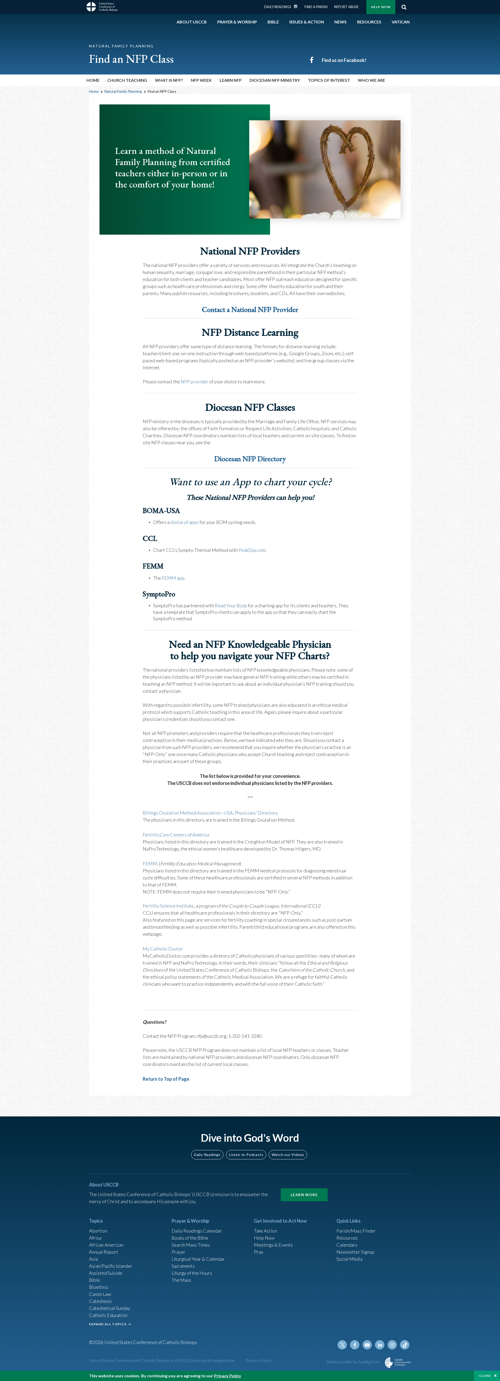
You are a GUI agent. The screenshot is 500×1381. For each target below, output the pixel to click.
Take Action (265, 1231)
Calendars (346, 1245)
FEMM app (173, 578)
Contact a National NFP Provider (250, 309)
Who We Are (371, 80)
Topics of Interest (329, 80)
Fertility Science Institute (168, 906)
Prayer (178, 1252)
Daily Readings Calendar (297, 6)
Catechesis (100, 1301)
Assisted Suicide (105, 1273)
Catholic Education (108, 1315)
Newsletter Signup (355, 1252)
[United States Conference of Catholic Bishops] (102, 7)
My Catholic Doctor (163, 949)
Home (92, 80)
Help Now (381, 7)
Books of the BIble (190, 1238)
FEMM (150, 863)
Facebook (354, 1344)
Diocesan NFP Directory (250, 458)
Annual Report (103, 1252)
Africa (95, 1238)
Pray (258, 1252)
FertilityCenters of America (176, 835)
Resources (347, 1238)
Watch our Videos (288, 1154)
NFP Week (201, 80)
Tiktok (404, 1344)
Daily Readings (277, 7)
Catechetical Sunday (109, 1308)
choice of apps (184, 522)
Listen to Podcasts (246, 1154)
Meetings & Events (273, 1245)
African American (106, 1245)
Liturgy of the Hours (192, 1273)
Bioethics (98, 1287)
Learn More (304, 1194)
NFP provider (194, 381)
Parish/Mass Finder (356, 1231)
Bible (94, 1280)
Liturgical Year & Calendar (198, 1259)
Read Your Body (231, 605)
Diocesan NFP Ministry (274, 80)
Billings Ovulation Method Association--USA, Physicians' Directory (210, 813)
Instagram (392, 1344)
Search (404, 7)
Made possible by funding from (353, 1361)
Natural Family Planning (123, 91)
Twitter (342, 1344)
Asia (93, 1259)
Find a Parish (316, 7)
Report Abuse (346, 7)
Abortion (98, 1231)
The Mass (181, 1280)
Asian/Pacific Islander (110, 1266)
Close (485, 1376)
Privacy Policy (259, 1360)
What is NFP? (169, 80)
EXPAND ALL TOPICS (107, 1324)
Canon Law (100, 1294)
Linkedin (379, 1344)
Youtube (367, 1344)
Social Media (349, 1259)
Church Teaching (127, 80)
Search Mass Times (191, 1245)
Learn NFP (231, 80)
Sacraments (183, 1266)
